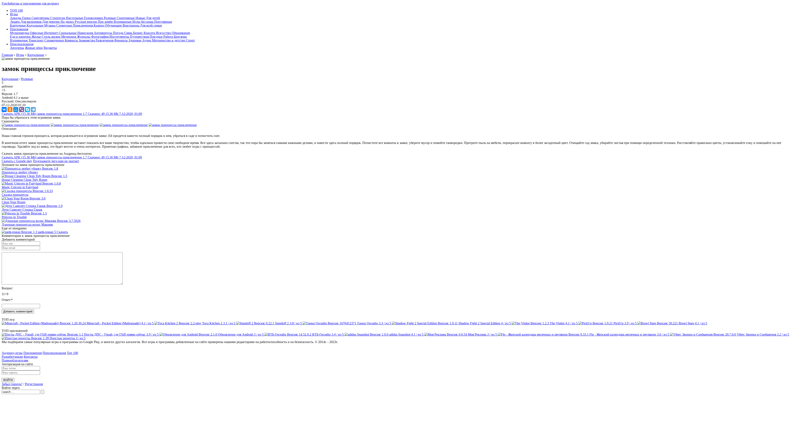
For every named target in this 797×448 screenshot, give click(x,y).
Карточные (18, 25)
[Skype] (27, 109)
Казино (99, 25)
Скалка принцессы (15, 194)
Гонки (27, 18)
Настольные (75, 18)
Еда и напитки (21, 36)
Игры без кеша (143, 21)
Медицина (69, 36)
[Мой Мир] (15, 109)
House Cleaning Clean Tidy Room (24, 179)
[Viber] (21, 109)
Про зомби (106, 21)
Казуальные (35, 25)
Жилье (37, 36)
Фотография (100, 36)
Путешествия (140, 36)
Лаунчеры (17, 48)
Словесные (64, 25)
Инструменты (119, 36)
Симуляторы (41, 18)
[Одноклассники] (9, 109)
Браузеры (180, 36)
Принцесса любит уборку (20, 172)
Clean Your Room (13, 202)
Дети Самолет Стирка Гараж (22, 209)
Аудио (147, 40)
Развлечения (105, 40)
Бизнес (138, 33)
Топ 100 (72, 353)
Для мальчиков (31, 21)
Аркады (16, 18)
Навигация (85, 33)
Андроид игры (12, 353)
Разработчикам (12, 356)
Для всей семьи (151, 25)
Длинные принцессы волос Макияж (27, 224)
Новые (141, 18)
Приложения (32, 353)
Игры (20, 55)
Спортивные (126, 18)
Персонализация (54, 353)
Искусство (164, 33)
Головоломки (94, 18)
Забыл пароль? (12, 384)
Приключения (83, 25)
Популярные (163, 21)
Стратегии (58, 18)
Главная (7, 55)
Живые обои (34, 48)
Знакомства (87, 40)
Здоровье (135, 40)
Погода (118, 33)
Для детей (153, 18)
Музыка (50, 25)
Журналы (84, 36)
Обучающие (114, 25)
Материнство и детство (169, 40)
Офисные (37, 33)
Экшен (15, 21)
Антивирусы (103, 33)
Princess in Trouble (14, 217)
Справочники (54, 40)
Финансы (121, 40)
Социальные (68, 33)
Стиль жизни (51, 36)
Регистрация (34, 384)
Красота (150, 33)
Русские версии (86, 21)
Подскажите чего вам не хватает (56, 161)
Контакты (31, 356)
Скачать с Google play (17, 161)
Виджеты (50, 48)
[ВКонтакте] (4, 109)
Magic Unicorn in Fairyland (20, 187)
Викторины (131, 25)
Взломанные (123, 21)
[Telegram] (33, 109)
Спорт (190, 40)
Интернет (51, 33)
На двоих (68, 21)
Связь (128, 33)
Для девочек (51, 21)
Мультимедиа (20, 33)
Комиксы (72, 40)
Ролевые (110, 18)
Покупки (156, 36)
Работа (168, 36)
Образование (181, 33)
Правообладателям (15, 360)
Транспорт (36, 40)
